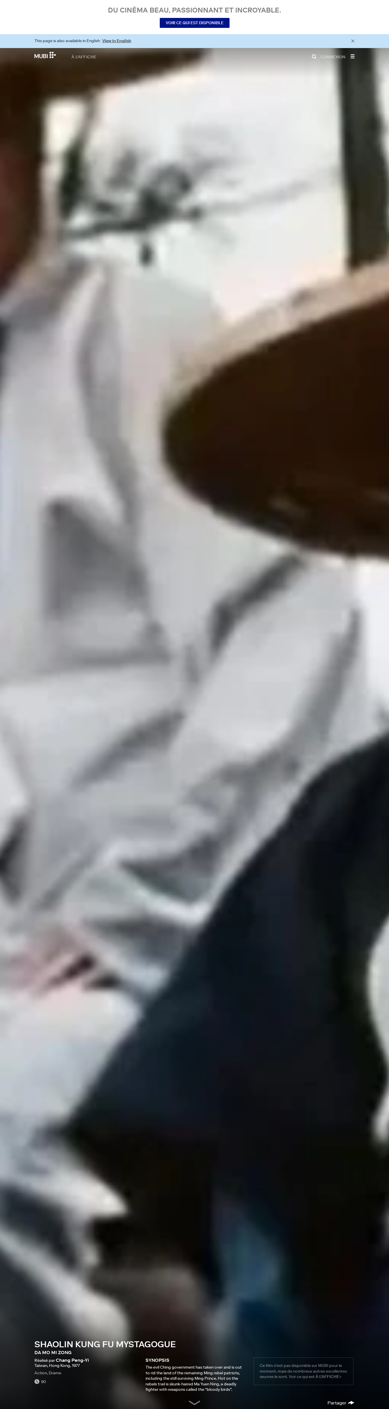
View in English (116, 40)
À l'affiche (83, 56)
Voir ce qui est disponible (195, 22)
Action (40, 1372)
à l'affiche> (328, 1376)
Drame (55, 1372)
